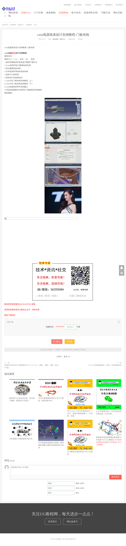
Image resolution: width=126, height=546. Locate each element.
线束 (14, 53)
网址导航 (117, 12)
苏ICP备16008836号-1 (69, 539)
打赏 (70, 342)
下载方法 (105, 12)
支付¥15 (70, 327)
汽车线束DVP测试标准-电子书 (20, 439)
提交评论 (115, 477)
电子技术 (75, 12)
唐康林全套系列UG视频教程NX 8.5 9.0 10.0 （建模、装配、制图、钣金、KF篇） (32, 366)
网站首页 (13, 12)
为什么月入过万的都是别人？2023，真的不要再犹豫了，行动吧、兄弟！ (80, 413)
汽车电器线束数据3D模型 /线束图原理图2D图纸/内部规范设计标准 (51, 445)
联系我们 (108, 5)
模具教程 (50, 12)
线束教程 (63, 12)
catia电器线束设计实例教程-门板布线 (63, 34)
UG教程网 (8, 9)
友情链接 (67, 5)
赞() (58, 342)
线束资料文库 (90, 12)
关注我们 (119, 5)
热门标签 (77, 5)
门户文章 (38, 12)
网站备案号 (72, 521)
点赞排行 (97, 5)
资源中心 (25, 12)
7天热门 (88, 5)
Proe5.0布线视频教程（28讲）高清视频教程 (105, 365)
